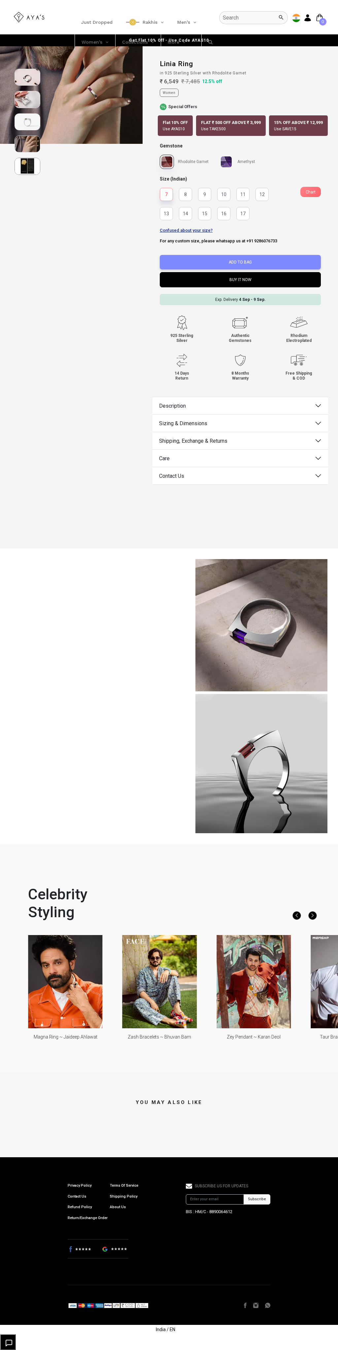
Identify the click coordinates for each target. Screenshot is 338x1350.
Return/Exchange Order (88, 1218)
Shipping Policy (123, 1196)
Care (164, 458)
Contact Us (171, 476)
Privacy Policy (79, 1185)
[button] (175, 125)
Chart (311, 191)
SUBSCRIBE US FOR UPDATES (221, 1186)
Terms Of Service (124, 1185)
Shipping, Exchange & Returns (193, 441)
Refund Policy (80, 1207)
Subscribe (257, 1199)
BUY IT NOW (240, 279)
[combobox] (253, 17)
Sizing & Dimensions (183, 423)
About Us (118, 1207)
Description (172, 406)
